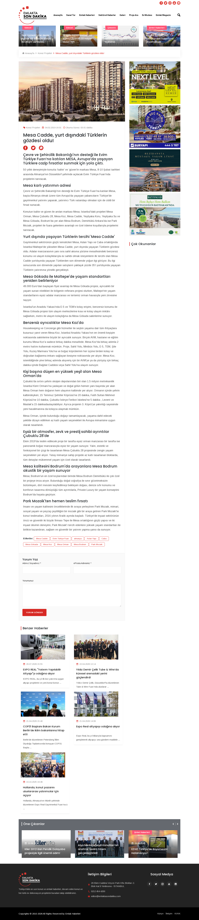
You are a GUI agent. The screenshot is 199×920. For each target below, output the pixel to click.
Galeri (122, 15)
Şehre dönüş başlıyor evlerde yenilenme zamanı (161, 40)
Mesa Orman (63, 544)
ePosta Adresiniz (82, 563)
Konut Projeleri (44, 53)
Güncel (27, 28)
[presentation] (173, 824)
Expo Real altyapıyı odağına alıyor (98, 726)
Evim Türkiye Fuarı (61, 538)
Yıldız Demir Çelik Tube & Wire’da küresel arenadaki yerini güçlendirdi (97, 673)
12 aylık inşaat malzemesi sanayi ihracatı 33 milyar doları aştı (36, 38)
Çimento (70, 28)
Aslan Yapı (91, 538)
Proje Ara (133, 15)
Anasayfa (57, 15)
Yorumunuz (28, 580)
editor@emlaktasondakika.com (106, 896)
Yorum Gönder (34, 612)
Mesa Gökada (31, 544)
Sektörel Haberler (107, 15)
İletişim (169, 913)
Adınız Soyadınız (31, 563)
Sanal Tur (70, 15)
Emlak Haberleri (87, 15)
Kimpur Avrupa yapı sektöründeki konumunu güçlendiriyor (118, 38)
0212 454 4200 (98, 891)
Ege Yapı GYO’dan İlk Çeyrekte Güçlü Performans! (151, 851)
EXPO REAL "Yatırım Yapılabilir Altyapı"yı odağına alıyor (42, 671)
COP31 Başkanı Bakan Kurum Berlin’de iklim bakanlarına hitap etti (43, 730)
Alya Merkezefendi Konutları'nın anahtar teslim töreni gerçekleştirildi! (44, 849)
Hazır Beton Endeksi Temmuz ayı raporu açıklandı (74, 38)
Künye (160, 913)
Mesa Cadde (41, 538)
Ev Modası (147, 15)
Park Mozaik (96, 544)
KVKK (177, 913)
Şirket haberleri (115, 28)
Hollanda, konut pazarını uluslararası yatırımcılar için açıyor (41, 791)
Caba (104, 538)
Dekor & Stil (155, 28)
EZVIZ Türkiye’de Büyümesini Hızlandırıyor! (96, 851)
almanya (78, 538)
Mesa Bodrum (80, 544)
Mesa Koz (47, 544)
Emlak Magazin (163, 15)
